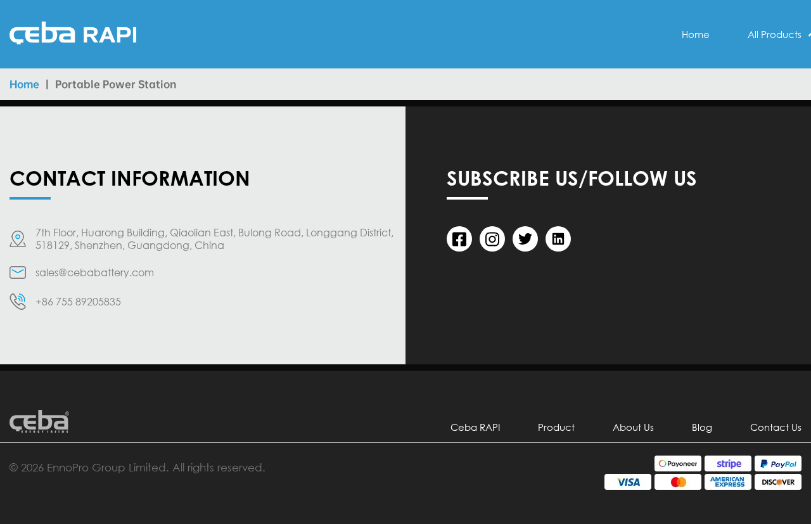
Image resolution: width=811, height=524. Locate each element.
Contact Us (775, 427)
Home (696, 34)
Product (556, 427)
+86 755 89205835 (78, 301)
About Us (633, 427)
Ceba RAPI (475, 427)
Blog (702, 427)
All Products (774, 34)
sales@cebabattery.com (94, 272)
